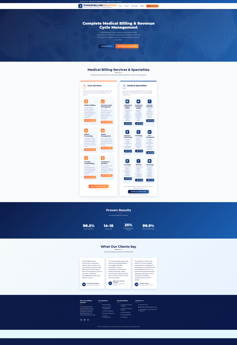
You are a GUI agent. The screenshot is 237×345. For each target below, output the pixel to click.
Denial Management (108, 313)
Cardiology (124, 317)
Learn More (90, 120)
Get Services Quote (99, 186)
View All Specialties (139, 191)
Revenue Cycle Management (107, 307)
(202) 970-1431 (144, 304)
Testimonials (134, 6)
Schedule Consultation (152, 6)
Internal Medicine (126, 312)
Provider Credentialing (106, 316)
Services (126, 6)
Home (120, 6)
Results (142, 6)
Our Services (106, 46)
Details (129, 123)
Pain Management (126, 315)
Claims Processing (108, 311)
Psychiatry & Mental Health (126, 309)
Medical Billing (106, 304)
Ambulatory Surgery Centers (126, 305)
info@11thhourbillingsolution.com (148, 307)
